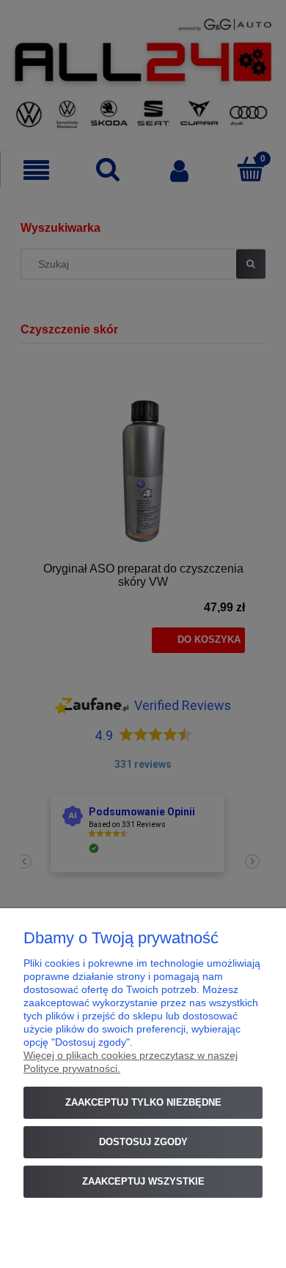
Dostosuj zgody (143, 1141)
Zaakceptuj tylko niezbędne (143, 1102)
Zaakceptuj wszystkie (143, 1181)
